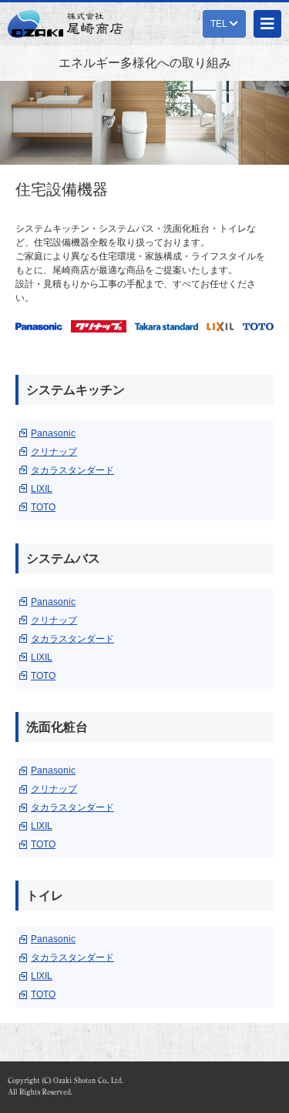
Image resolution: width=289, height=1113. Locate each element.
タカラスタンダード (72, 470)
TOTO (43, 507)
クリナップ (54, 451)
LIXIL (41, 488)
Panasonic (53, 433)
